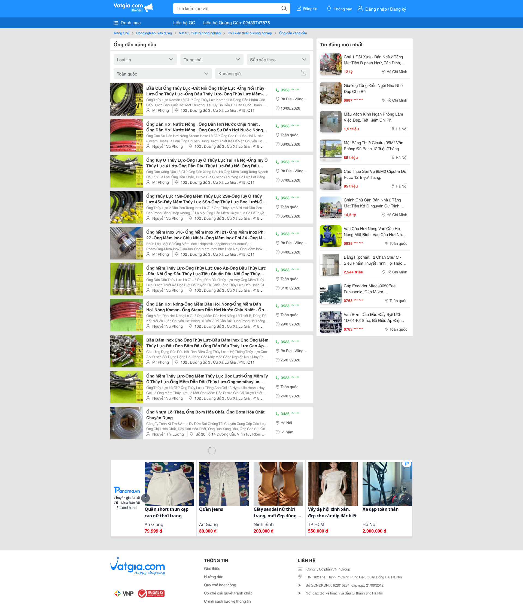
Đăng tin (310, 8)
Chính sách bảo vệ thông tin (227, 601)
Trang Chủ (121, 32)
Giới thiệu (212, 568)
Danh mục (130, 22)
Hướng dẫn (213, 576)
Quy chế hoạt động (220, 584)
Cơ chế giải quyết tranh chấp (228, 593)
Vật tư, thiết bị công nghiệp (200, 32)
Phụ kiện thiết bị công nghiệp (250, 32)
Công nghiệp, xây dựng (154, 32)
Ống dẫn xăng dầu (293, 32)
